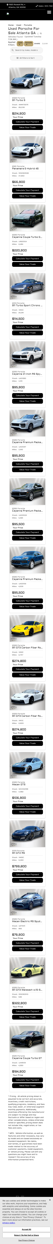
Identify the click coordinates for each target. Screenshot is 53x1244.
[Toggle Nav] (49, 12)
